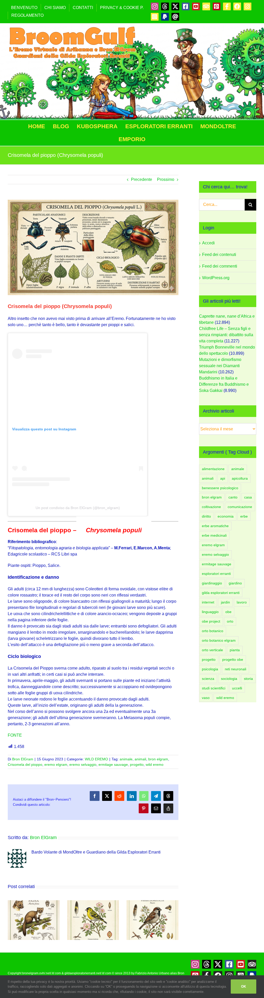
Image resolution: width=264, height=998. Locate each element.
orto (230, 621)
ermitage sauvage (113, 764)
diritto (206, 516)
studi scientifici (213, 688)
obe (228, 612)
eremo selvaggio (82, 764)
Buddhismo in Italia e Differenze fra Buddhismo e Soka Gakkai (224, 384)
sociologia (229, 679)
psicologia (210, 669)
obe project (211, 621)
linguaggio (210, 612)
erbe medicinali (214, 535)
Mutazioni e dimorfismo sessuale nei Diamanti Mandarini (220, 365)
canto (232, 497)
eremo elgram (55, 764)
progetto (137, 764)
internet (208, 602)
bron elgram (158, 759)
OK (243, 986)
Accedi (208, 243)
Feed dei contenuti (219, 254)
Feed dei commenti (219, 266)
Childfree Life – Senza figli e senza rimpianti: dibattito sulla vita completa (226, 334)
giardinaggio (212, 583)
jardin (225, 602)
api (222, 478)
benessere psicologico (220, 488)
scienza (208, 679)
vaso (206, 698)
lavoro (242, 602)
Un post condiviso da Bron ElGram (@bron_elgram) (78, 508)
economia (226, 516)
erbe (244, 516)
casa (248, 497)
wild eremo (154, 764)
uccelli (237, 688)
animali (140, 759)
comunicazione (240, 507)
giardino (235, 583)
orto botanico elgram (219, 640)
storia (248, 679)
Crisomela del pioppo (25, 764)
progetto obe (232, 659)
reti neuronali (235, 669)
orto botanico (212, 631)
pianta (235, 650)
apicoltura (240, 478)
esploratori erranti (216, 574)
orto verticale (212, 650)
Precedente (141, 179)
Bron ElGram (22, 759)
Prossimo (165, 179)
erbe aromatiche (215, 526)
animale (126, 759)
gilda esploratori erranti (221, 593)
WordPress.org (215, 278)
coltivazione (211, 507)
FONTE (15, 735)
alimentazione (213, 469)
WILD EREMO (96, 759)
